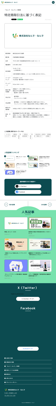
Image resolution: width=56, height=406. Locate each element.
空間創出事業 (48, 135)
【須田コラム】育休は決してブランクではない (21, 165)
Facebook (22, 192)
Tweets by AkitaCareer (17, 294)
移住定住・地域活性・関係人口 (39, 135)
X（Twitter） (23, 186)
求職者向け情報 (10, 362)
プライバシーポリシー (11, 382)
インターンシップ (7, 135)
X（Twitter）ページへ (28, 299)
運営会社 (8, 374)
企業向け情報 (9, 358)
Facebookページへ (28, 348)
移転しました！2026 (21, 156)
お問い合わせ (9, 378)
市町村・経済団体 (25, 135)
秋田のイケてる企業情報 (12, 370)
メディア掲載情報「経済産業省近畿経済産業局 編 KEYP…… (40, 275)
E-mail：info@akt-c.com (10, 393)
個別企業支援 (14, 135)
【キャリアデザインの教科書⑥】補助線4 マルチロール (21, 172)
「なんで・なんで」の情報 (12, 366)
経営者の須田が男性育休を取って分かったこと (44, 158)
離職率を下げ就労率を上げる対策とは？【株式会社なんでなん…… (44, 165)
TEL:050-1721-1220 (9, 395)
